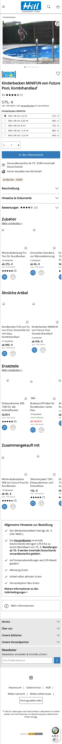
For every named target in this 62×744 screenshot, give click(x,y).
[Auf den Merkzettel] (58, 73)
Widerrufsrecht (16, 694)
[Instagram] (31, 678)
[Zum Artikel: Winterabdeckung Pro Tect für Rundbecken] (15, 239)
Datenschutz (33, 687)
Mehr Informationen (22, 605)
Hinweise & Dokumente (17, 198)
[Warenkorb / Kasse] (57, 6)
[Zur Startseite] (31, 7)
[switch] (55, 739)
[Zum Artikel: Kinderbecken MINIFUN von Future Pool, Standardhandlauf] (46, 313)
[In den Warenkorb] (4, 277)
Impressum (15, 687)
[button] (57, 23)
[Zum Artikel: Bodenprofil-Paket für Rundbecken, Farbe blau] (43, 389)
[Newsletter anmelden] (57, 660)
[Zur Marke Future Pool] (9, 74)
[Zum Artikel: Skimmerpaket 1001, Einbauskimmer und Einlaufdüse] (43, 465)
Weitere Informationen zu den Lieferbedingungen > (21, 590)
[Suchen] (49, 6)
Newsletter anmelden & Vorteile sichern (24, 654)
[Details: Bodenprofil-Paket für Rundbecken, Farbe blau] (33, 398)
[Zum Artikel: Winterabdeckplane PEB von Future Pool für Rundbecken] (15, 465)
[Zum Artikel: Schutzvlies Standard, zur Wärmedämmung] (43, 239)
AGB (48, 687)
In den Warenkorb (31, 155)
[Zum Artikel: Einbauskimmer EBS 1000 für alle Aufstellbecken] (15, 389)
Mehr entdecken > (12, 223)
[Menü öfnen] (4, 7)
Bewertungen (19, 207)
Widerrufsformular (40, 694)
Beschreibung (10, 188)
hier (35, 717)
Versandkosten (27, 105)
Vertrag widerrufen (31, 700)
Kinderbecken (9, 17)
